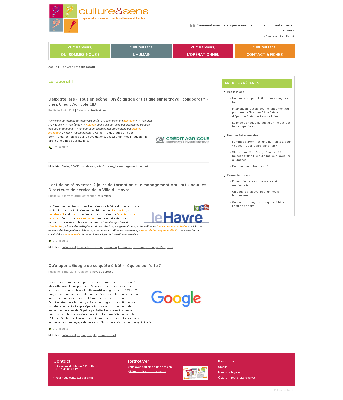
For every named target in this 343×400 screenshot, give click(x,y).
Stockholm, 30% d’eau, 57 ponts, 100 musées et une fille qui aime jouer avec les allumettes (261, 156)
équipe (81, 335)
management (107, 335)
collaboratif (88, 166)
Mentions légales (229, 372)
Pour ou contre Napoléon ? (250, 166)
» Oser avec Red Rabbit (279, 36)
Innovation (125, 247)
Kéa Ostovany (105, 166)
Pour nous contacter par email (74, 377)
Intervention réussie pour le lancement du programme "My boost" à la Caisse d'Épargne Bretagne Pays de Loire (260, 112)
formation (110, 247)
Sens (170, 247)
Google (91, 335)
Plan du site (226, 361)
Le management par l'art (131, 166)
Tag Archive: (78, 67)
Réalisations (98, 110)
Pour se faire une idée (242, 135)
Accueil (53, 67)
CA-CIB (75, 166)
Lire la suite (60, 147)
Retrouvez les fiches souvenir (147, 371)
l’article (130, 314)
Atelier (65, 166)
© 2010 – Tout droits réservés (237, 377)
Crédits (222, 367)
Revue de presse (102, 271)
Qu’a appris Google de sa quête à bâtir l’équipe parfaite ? (104, 265)
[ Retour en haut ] (284, 390)
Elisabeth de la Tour (90, 247)
